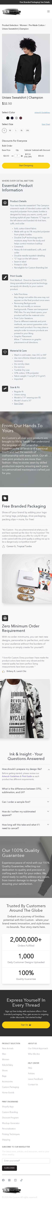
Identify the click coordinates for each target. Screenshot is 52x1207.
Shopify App (8, 1107)
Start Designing (26, 166)
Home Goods (8, 1093)
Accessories (7, 1082)
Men (4, 1054)
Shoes (5, 1071)
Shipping (6, 1140)
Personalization (9, 1129)
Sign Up (24, 1025)
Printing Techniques (11, 1134)
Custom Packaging (10, 1087)
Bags (4, 1076)
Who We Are (34, 1054)
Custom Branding (10, 1112)
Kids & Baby (7, 1065)
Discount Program (10, 1118)
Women (24, 25)
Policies (31, 1074)
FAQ (30, 1068)
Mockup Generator (11, 1123)
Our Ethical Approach (38, 1049)
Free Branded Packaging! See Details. (35, 2)
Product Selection (10, 25)
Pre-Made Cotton (37, 25)
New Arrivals (7, 1049)
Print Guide (27, 776)
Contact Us (33, 1085)
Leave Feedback (35, 1079)
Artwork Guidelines (10, 776)
